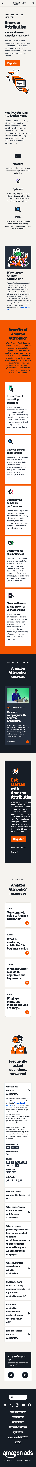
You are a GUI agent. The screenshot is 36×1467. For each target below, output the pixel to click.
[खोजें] (33, 3)
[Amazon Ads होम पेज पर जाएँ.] (18, 1454)
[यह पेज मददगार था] (25, 1375)
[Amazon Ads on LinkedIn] (5, 1405)
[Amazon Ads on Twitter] (11, 1405)
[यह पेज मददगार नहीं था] (11, 1375)
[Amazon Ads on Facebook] (29, 1405)
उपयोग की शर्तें (18, 1417)
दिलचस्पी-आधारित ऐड (18, 1427)
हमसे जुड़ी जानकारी (18, 1412)
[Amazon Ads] (18, 3)
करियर (18, 1442)
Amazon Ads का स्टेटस (18, 1437)
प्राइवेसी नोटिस (18, 1422)
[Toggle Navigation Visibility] (2, 3)
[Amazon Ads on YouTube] (23, 1405)
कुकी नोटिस (18, 1432)
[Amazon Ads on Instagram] (17, 1405)
